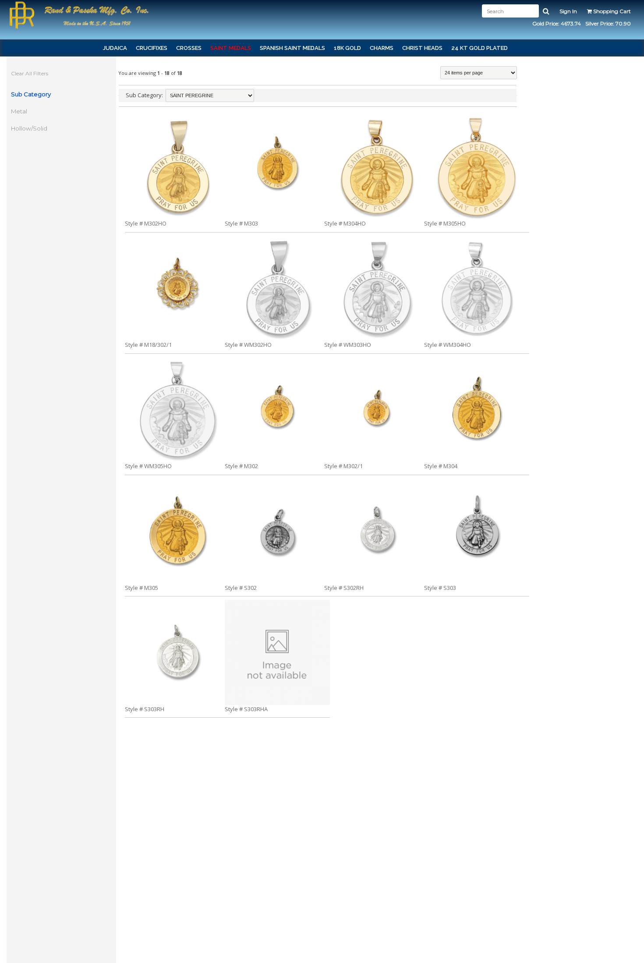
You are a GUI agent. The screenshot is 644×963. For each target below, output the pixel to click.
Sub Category (31, 94)
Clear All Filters (29, 73)
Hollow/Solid (29, 128)
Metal (19, 111)
